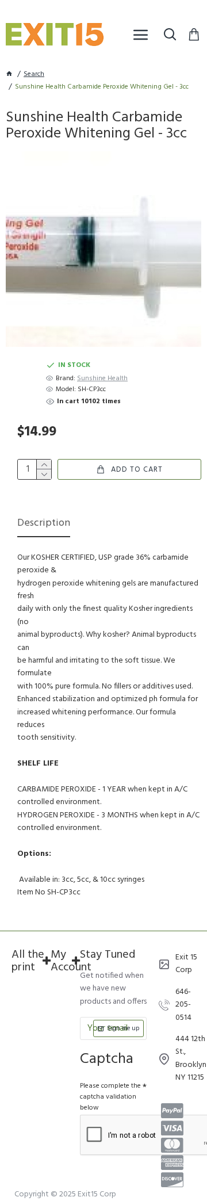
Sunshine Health (102, 378)
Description (43, 524)
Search (34, 74)
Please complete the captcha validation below (110, 1097)
